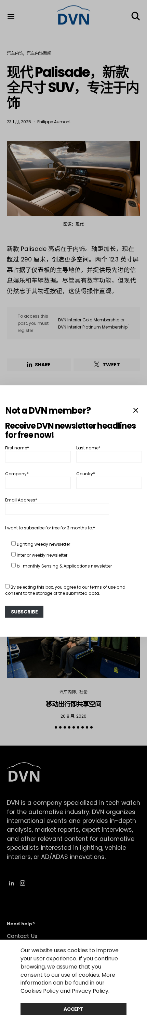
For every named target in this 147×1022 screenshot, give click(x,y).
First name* (17, 447)
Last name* (88, 447)
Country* (85, 474)
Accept (73, 1009)
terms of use (103, 587)
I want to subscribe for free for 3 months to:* (50, 527)
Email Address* (21, 499)
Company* (17, 474)
